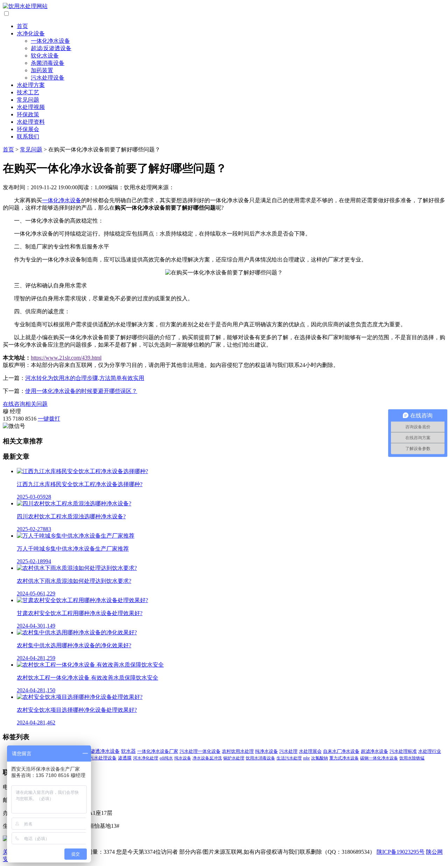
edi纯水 (166, 758)
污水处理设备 (47, 78)
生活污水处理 (289, 758)
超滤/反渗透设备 (51, 48)
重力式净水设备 (344, 758)
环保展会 (28, 129)
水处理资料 (31, 122)
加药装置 (42, 70)
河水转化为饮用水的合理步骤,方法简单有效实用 (84, 378)
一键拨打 (49, 419)
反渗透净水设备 (102, 751)
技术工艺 (28, 92)
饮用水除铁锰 (412, 758)
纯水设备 (182, 758)
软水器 (128, 751)
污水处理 (288, 751)
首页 (22, 26)
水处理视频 (31, 107)
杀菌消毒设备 (47, 63)
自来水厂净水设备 (341, 751)
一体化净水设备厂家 (157, 751)
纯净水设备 (266, 751)
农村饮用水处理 (238, 751)
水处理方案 (31, 85)
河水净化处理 (145, 758)
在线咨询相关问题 (25, 404)
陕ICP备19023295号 (401, 852)
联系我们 (28, 136)
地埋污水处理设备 (98, 758)
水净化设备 (31, 33)
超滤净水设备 (374, 751)
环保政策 (28, 114)
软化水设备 (45, 56)
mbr (306, 758)
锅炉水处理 (233, 758)
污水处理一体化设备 (200, 751)
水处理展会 (310, 751)
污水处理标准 (403, 751)
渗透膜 (125, 758)
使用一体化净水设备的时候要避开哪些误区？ (81, 391)
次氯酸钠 (319, 758)
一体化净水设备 (50, 41)
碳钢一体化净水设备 (379, 758)
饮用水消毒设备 (260, 758)
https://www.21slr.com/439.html (66, 358)
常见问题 (28, 100)
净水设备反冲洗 (207, 758)
